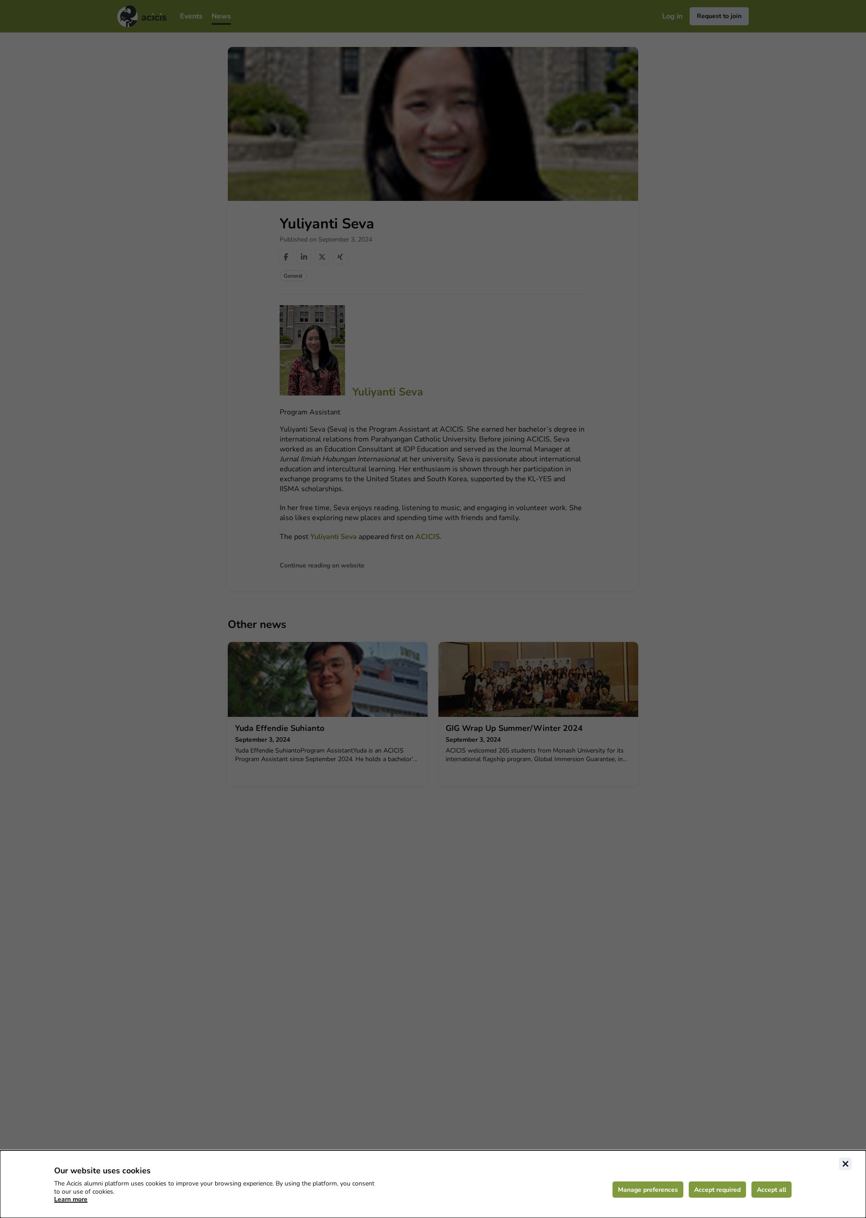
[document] (433, 1184)
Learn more (71, 1199)
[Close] (845, 1164)
